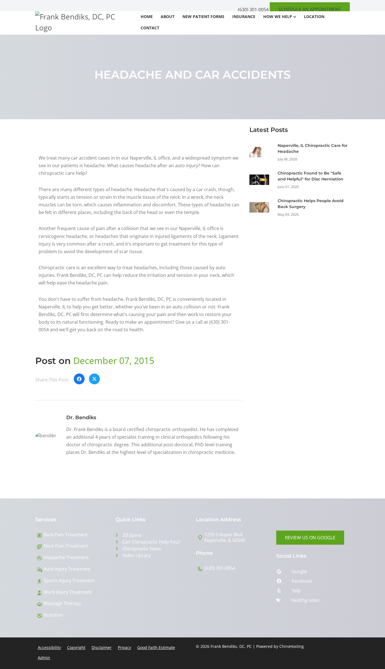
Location (314, 16)
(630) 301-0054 (253, 9)
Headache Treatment (66, 557)
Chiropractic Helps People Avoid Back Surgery (311, 203)
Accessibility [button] (49, 647)
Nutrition (53, 615)
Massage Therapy (62, 603)
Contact (150, 27)
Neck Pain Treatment (66, 546)
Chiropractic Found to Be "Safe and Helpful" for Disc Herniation (310, 176)
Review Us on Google (310, 538)
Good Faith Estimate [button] (156, 647)
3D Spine (131, 535)
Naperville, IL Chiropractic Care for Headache (313, 148)
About (167, 16)
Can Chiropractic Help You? (151, 542)
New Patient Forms (203, 16)
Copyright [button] (76, 647)
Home (147, 16)
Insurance (243, 16)
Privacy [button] (124, 647)
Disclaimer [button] (102, 647)
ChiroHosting (291, 646)
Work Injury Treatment (68, 592)
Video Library (136, 555)
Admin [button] (44, 657)
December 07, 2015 (113, 360)
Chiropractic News (141, 549)
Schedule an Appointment (309, 9)
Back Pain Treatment (66, 535)
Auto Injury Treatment (67, 569)
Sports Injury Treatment (69, 581)
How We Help (277, 16)
